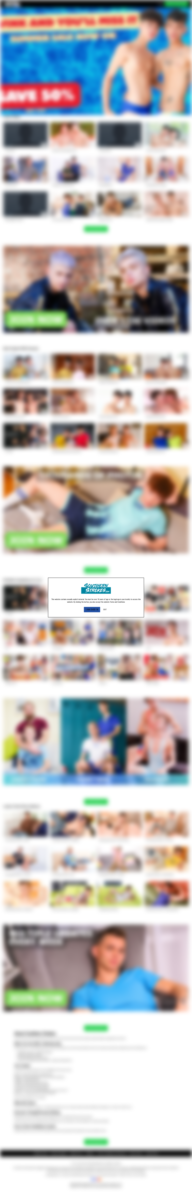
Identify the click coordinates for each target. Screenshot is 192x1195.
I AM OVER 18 (92, 609)
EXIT (105, 609)
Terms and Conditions (117, 602)
